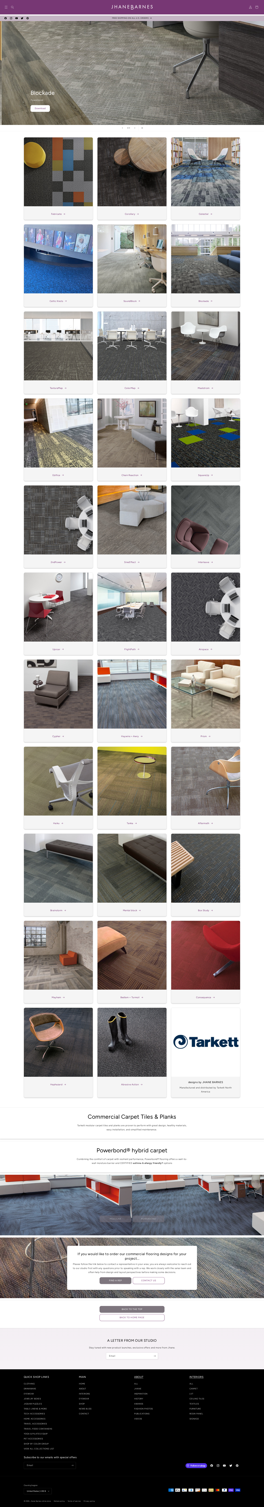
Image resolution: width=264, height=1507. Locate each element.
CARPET (193, 1388)
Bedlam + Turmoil (130, 997)
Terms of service (74, 1501)
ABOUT (82, 1388)
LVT (191, 1394)
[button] (6, 7)
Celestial (204, 214)
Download (40, 108)
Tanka (130, 823)
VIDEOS (138, 1419)
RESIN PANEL (196, 1413)
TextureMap (56, 388)
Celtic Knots (56, 301)
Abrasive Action (130, 1084)
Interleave (203, 562)
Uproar (56, 649)
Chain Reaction (130, 475)
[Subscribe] (155, 1356)
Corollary (130, 214)
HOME (82, 1384)
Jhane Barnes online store (41, 1501)
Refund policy (59, 1501)
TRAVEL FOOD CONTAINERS (38, 1429)
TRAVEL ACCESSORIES (35, 1423)
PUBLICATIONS (142, 1413)
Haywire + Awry (130, 736)
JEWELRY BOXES (32, 1398)
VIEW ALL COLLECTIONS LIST (39, 1449)
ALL (136, 1384)
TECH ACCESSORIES (34, 1413)
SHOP (82, 1404)
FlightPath (130, 649)
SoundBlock (130, 301)
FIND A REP (115, 1280)
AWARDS (138, 1404)
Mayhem (56, 997)
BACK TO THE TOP (132, 1309)
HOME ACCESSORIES (35, 1419)
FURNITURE (195, 1409)
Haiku (56, 823)
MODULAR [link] (115, 1218)
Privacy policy (89, 1501)
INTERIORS (84, 1394)
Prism (204, 736)
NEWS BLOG (85, 1409)
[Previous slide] (122, 128)
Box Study (203, 910)
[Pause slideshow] (142, 128)
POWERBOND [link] (148, 1218)
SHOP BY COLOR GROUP (36, 1444)
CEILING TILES (196, 1398)
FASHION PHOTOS (143, 1409)
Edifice (56, 475)
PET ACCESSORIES (33, 1438)
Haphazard (56, 1084)
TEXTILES (194, 1404)
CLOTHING (29, 1384)
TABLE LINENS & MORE (35, 1409)
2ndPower (56, 562)
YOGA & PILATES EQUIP (36, 1434)
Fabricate (56, 214)
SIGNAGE (194, 1419)
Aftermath (203, 823)
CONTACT (84, 1413)
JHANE (137, 1388)
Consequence (203, 997)
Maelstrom (204, 388)
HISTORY (138, 1398)
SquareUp (203, 475)
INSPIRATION (141, 1394)
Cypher (56, 736)
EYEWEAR (29, 1394)
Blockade (204, 301)
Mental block (130, 910)
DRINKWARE (30, 1388)
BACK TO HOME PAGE (132, 1317)
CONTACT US (148, 1280)
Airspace (204, 649)
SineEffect (130, 562)
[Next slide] (135, 128)
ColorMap (130, 388)
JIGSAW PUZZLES (33, 1404)
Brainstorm (56, 910)
